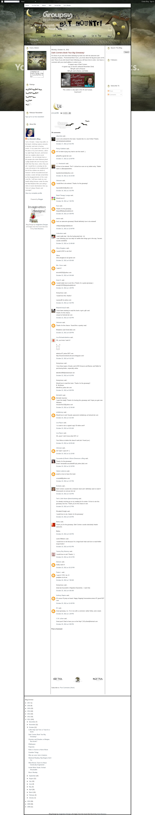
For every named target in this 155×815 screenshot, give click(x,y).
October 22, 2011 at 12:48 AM (65, 243)
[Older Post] (57, 681)
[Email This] (64, 113)
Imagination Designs (42, 224)
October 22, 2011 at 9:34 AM (65, 275)
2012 (29, 716)
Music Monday (32, 772)
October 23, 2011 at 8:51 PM (65, 546)
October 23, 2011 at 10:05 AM (65, 443)
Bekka (58, 522)
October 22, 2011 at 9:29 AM (65, 260)
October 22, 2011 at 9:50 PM (65, 390)
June (30, 784)
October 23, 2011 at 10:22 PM (65, 567)
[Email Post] (61, 113)
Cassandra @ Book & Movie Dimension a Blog (70, 458)
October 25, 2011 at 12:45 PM (65, 603)
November (32, 724)
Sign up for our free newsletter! (34, 117)
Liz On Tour (35, 5)
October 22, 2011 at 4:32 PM (65, 318)
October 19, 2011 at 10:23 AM (65, 176)
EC (57, 608)
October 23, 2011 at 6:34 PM (65, 534)
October (31, 727)
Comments (112, 94)
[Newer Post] (98, 681)
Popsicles (31, 747)
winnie (58, 218)
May (30, 787)
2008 (29, 807)
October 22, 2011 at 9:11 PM (65, 358)
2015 (29, 708)
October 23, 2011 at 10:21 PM (65, 557)
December (32, 722)
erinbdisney (59, 412)
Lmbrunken (59, 233)
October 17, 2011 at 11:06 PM (65, 158)
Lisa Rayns (59, 422)
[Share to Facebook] (70, 113)
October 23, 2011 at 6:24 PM (65, 517)
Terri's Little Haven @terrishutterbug (67, 498)
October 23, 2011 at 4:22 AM (65, 418)
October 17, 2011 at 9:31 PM (65, 144)
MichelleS (59, 395)
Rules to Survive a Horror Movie (38, 749)
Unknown (59, 180)
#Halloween (31, 744)
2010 (29, 801)
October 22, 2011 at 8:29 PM (65, 332)
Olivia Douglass (61, 248)
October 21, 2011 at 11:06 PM (65, 228)
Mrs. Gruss (59, 265)
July (30, 781)
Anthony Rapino (61, 595)
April (30, 789)
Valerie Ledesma (61, 471)
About (44, 5)
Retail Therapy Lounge (63, 195)
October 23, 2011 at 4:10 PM (65, 494)
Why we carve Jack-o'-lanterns (37, 755)
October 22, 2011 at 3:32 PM (65, 303)
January (31, 798)
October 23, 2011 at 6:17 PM (65, 506)
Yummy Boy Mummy (62, 551)
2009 (29, 804)
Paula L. (58, 572)
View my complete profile (33, 193)
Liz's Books (67, 5)
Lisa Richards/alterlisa (63, 337)
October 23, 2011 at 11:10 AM (65, 453)
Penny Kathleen (61, 148)
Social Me (58, 5)
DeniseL (58, 562)
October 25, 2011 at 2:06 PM (65, 624)
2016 (29, 705)
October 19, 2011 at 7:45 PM (65, 201)
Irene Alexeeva (38, 229)
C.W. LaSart (60, 618)
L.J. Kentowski (60, 163)
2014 (29, 711)
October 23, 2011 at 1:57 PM (65, 481)
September (32, 776)
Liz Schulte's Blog (33, 139)
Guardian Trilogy (33, 752)
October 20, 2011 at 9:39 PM (65, 213)
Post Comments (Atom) (67, 687)
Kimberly (59, 486)
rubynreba (59, 136)
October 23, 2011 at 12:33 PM (65, 466)
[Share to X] (68, 113)
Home (27, 5)
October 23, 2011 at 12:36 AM (65, 407)
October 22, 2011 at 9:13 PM (65, 375)
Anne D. (58, 280)
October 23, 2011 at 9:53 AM (65, 428)
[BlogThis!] (66, 113)
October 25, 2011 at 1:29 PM (65, 614)
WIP (50, 5)
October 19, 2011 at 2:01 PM (65, 190)
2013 (29, 714)
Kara (57, 206)
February (32, 795)
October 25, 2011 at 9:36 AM (65, 590)
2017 (29, 703)
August (31, 778)
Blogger (40, 199)
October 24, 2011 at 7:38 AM (65, 580)
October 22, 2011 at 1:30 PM (65, 288)
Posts (111, 91)
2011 (29, 719)
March (31, 792)
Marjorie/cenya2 (61, 307)
